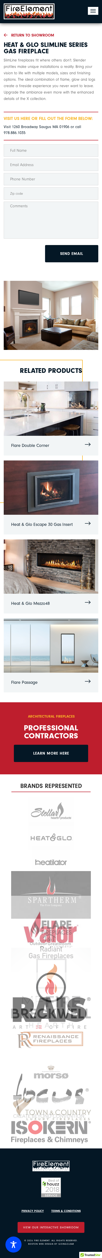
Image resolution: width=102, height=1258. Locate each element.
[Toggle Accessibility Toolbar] (13, 1244)
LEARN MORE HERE (51, 753)
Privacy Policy (33, 1211)
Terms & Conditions (66, 1211)
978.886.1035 (15, 133)
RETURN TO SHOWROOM (32, 35)
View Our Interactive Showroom (51, 1227)
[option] (51, 315)
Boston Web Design (40, 1244)
